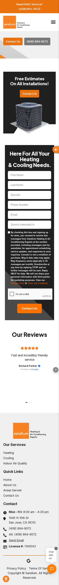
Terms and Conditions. (38, 283)
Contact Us (29, 308)
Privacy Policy (18, 283)
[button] (53, 22)
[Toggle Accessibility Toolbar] (6, 579)
